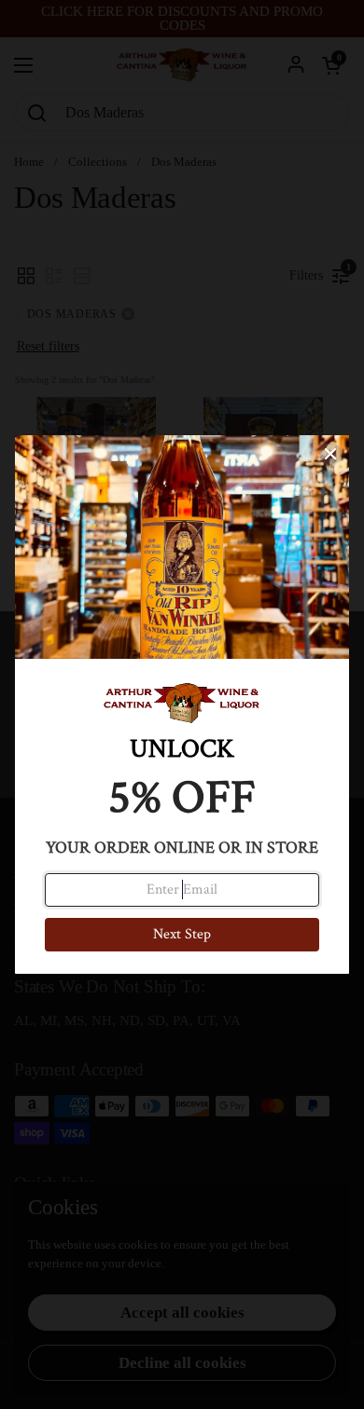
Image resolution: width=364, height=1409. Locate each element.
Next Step (182, 934)
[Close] (330, 454)
